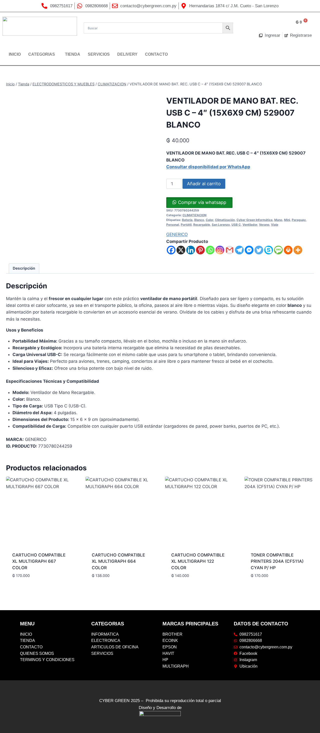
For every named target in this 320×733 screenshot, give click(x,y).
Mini (287, 220)
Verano (264, 224)
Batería (187, 220)
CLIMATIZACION (194, 215)
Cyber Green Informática (254, 220)
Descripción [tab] (24, 268)
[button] (42, 54)
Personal (172, 224)
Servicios (99, 54)
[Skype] (268, 250)
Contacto (156, 54)
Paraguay (299, 220)
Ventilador (249, 224)
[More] (298, 250)
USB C (236, 224)
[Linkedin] (190, 250)
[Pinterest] (200, 250)
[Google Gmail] (229, 250)
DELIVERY (127, 54)
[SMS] (278, 250)
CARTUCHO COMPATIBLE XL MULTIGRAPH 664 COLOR (118, 561)
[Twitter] (258, 250)
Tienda (72, 54)
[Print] (288, 250)
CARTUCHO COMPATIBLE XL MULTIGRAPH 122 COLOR (197, 561)
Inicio (15, 54)
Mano (278, 220)
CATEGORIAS (41, 54)
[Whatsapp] (210, 250)
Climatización (225, 220)
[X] (180, 250)
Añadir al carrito (204, 183)
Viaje (274, 224)
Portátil (186, 224)
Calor (209, 220)
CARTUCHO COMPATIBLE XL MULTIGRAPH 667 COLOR (39, 561)
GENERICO (177, 234)
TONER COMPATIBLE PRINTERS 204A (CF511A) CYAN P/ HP (277, 561)
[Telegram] (239, 250)
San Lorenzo (221, 224)
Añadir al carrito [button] (31, 584)
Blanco (199, 220)
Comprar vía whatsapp (202, 202)
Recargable (201, 224)
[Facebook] (171, 250)
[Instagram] (220, 250)
